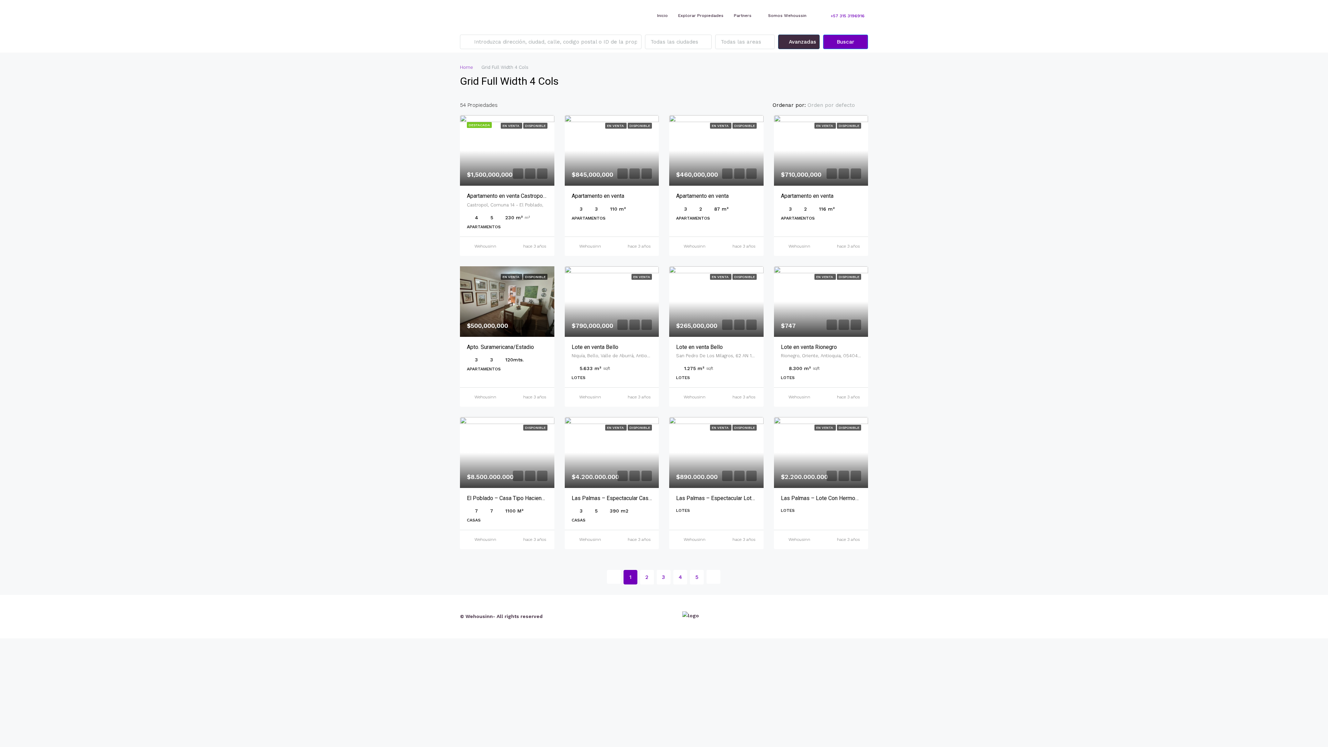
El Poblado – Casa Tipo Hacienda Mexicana (519, 498)
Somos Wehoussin (787, 15)
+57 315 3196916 (847, 15)
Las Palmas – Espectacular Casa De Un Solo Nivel (632, 498)
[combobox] (678, 42)
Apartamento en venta (598, 196)
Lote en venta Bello (595, 347)
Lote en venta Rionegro (809, 347)
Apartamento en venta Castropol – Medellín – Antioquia (533, 196)
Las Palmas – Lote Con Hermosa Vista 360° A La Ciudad (849, 498)
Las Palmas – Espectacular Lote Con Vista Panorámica (742, 498)
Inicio (662, 15)
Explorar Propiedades (700, 15)
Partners (742, 15)
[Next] (713, 577)
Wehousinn (485, 246)
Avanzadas (801, 42)
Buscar (845, 42)
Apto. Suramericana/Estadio (500, 347)
